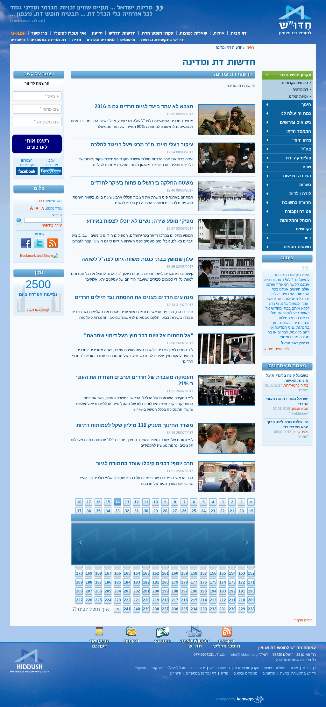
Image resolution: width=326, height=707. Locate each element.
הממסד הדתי (298, 131)
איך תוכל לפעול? (69, 33)
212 (222, 600)
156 (213, 573)
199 (165, 591)
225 (98, 600)
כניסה (39, 201)
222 (127, 600)
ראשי (250, 47)
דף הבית (238, 33)
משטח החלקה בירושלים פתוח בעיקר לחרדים (141, 183)
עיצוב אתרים (240, 700)
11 (146, 502)
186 (108, 582)
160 (175, 573)
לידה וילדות (300, 193)
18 (79, 502)
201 (146, 591)
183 (136, 582)
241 (127, 609)
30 (146, 511)
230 (232, 609)
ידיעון (97, 33)
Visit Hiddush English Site (30, 661)
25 (194, 511)
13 (127, 502)
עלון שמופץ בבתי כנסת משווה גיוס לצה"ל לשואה (137, 259)
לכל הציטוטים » (276, 349)
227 (79, 600)
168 (98, 573)
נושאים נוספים (297, 246)
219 (155, 600)
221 (136, 600)
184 (127, 582)
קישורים (18, 39)
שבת (306, 166)
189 (79, 582)
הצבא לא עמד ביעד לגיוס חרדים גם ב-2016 (144, 106)
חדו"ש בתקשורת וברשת (162, 39)
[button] (37, 144)
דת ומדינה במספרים (48, 39)
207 (89, 591)
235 (184, 609)
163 (146, 573)
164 (136, 573)
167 (108, 573)
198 (175, 591)
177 (194, 582)
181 (155, 582)
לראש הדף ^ (303, 620)
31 (136, 511)
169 (89, 573)
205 (108, 591)
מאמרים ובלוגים (100, 39)
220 (146, 600)
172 (241, 582)
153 (241, 573)
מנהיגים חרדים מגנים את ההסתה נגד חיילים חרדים (134, 297)
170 (79, 573)
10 (155, 502)
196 (194, 591)
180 (165, 582)
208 (79, 591)
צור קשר (39, 33)
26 (184, 511)
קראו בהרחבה (38, 310)
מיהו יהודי (301, 140)
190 (251, 591)
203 (127, 591)
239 (146, 609)
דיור (307, 237)
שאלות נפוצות (193, 33)
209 (251, 600)
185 (117, 582)
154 (232, 573)
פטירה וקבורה (298, 211)
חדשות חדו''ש (121, 33)
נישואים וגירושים (295, 122)
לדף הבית (295, 20)
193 (222, 591)
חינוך (306, 104)
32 (127, 511)
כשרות (305, 184)
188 (89, 582)
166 (117, 573)
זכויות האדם (298, 96)
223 (117, 600)
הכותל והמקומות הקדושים (296, 224)
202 (136, 591)
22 (222, 511)
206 (98, 591)
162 (155, 573)
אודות (218, 33)
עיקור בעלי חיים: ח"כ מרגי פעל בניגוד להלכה (142, 144)
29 (155, 511)
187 (98, 582)
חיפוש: (57, 215)
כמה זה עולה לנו (295, 113)
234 (194, 609)
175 (213, 582)
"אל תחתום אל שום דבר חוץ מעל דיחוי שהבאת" (138, 335)
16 (98, 502)
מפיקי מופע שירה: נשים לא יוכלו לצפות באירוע (140, 221)
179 (175, 582)
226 (89, 600)
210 (241, 600)
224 (108, 600)
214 (203, 600)
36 (89, 511)
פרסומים (127, 39)
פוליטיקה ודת (298, 158)
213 (213, 600)
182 (146, 582)
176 (203, 582)
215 (194, 600)
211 (232, 600)
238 (155, 609)
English (19, 33)
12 (136, 502)
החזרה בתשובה (296, 202)
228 (251, 609)
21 (232, 511)
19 (251, 511)
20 (241, 511)
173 (232, 582)
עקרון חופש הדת (157, 33)
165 (127, 573)
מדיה (76, 39)
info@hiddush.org (244, 654)
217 (175, 600)
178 (184, 582)
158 (194, 573)
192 (232, 591)
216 (184, 600)
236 (175, 609)
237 (165, 609)
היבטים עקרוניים (295, 83)
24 (203, 511)
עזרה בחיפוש (52, 225)
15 (108, 502)
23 (213, 511)
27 (175, 511)
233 (203, 609)
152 (251, 573)
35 (98, 511)
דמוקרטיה (300, 89)
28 (165, 511)
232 (213, 609)
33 (117, 511)
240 (136, 609)
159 (184, 573)
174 (222, 582)
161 (165, 573)
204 (117, 591)
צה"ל (306, 149)
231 (222, 609)
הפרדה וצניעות (297, 175)
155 (222, 573)
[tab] (287, 75)
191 (241, 591)
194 (213, 591)
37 (79, 511)
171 (251, 582)
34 (108, 511)
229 (241, 609)
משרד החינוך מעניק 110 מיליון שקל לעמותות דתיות (134, 425)
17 (89, 502)
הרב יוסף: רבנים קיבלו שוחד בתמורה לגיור (144, 463)
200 (155, 591)
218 (165, 600)
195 (203, 591)
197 (184, 591)
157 (203, 573)
